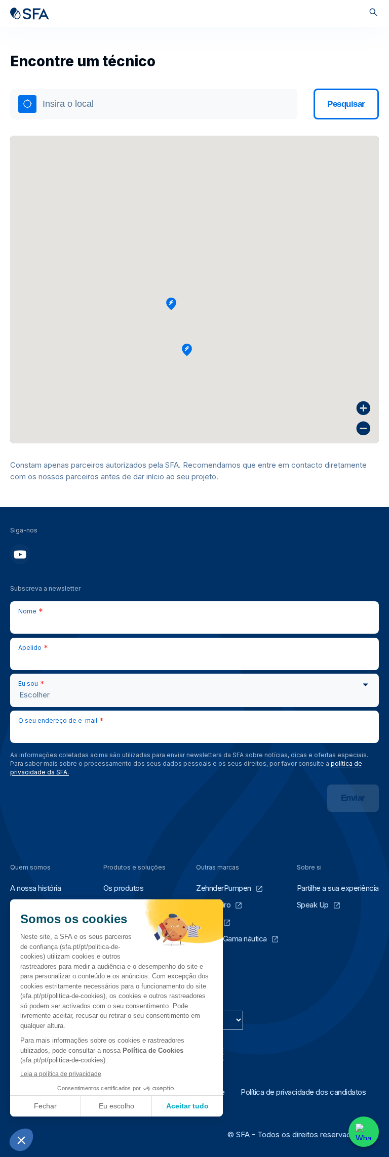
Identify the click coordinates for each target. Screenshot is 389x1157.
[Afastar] (363, 428)
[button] (171, 304)
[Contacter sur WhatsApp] (363, 1132)
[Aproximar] (363, 408)
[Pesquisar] (373, 13)
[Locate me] (27, 104)
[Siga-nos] (20, 554)
